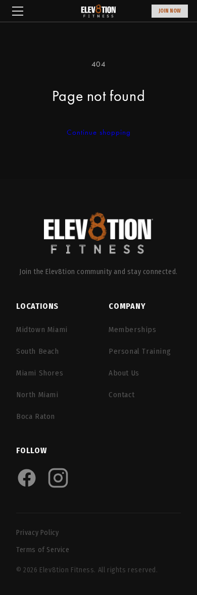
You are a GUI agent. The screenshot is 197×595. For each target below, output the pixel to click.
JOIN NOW (170, 11)
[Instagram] (58, 478)
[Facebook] (26, 478)
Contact (121, 394)
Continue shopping (99, 132)
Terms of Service (43, 550)
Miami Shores (39, 372)
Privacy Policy (37, 532)
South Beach (37, 351)
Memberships (133, 329)
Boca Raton (35, 416)
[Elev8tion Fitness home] (98, 236)
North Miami (37, 394)
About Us (124, 372)
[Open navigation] (17, 11)
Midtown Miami (42, 329)
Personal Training (140, 351)
